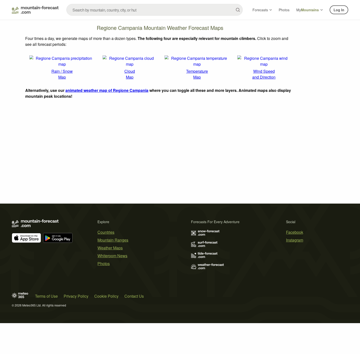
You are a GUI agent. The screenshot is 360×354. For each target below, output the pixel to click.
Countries (105, 232)
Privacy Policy (76, 296)
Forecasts (260, 9)
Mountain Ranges (112, 240)
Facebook (294, 232)
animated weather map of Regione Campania (106, 90)
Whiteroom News (112, 255)
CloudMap (129, 74)
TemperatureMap (197, 74)
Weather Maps (110, 248)
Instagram (294, 240)
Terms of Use (46, 296)
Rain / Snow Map (62, 74)
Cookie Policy (106, 296)
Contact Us (134, 296)
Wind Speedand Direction (264, 74)
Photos (284, 9)
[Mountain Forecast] (35, 10)
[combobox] (154, 10)
